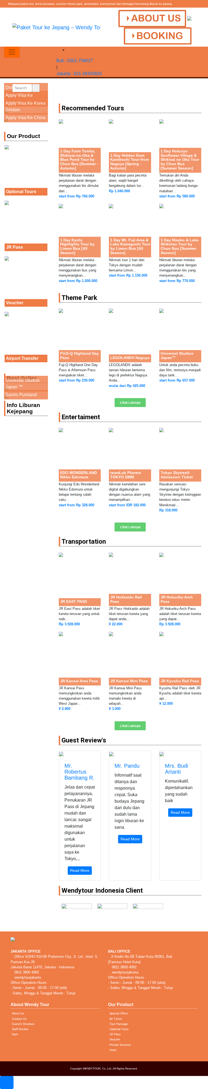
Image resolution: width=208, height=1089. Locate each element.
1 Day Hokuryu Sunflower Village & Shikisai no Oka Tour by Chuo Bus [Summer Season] (180, 159)
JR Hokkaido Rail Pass (126, 599)
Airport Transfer (22, 358)
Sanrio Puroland (21, 394)
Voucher (14, 302)
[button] (130, 402)
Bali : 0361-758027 (74, 60)
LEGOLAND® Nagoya (130, 357)
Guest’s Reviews (23, 1024)
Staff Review (20, 1029)
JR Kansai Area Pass (79, 681)
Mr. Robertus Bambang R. (79, 772)
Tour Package (118, 1024)
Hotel (112, 1050)
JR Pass (14, 247)
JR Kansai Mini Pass (129, 681)
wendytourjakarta (27, 977)
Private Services (120, 1044)
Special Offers (118, 1013)
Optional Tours (21, 191)
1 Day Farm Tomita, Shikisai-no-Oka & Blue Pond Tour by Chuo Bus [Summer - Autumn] (79, 159)
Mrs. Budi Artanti (176, 769)
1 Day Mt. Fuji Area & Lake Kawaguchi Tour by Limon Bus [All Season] (130, 246)
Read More (79, 870)
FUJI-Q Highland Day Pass (79, 355)
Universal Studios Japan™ (177, 355)
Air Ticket (115, 1018)
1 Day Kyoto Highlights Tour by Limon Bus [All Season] (77, 246)
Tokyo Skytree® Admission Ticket (177, 474)
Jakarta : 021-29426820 (79, 73)
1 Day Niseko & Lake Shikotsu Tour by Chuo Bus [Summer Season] (180, 246)
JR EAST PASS (73, 601)
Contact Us (19, 1018)
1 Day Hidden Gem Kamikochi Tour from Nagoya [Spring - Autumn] (129, 162)
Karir (15, 1034)
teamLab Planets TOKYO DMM (125, 474)
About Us (18, 1013)
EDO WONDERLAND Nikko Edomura (78, 474)
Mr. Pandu (127, 766)
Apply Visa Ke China (25, 117)
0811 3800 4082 (26, 972)
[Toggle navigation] (12, 52)
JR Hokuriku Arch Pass (177, 599)
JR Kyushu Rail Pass (180, 681)
